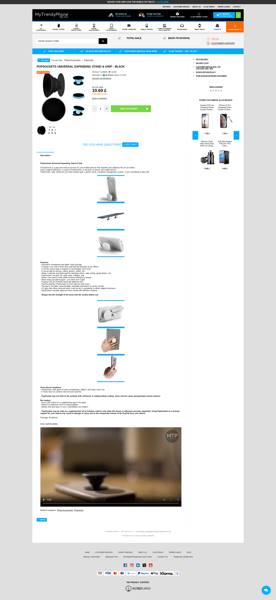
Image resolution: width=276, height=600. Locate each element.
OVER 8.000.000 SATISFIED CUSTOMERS (211, 76)
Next (236, 135)
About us (142, 552)
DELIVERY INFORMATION (101, 78)
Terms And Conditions (183, 557)
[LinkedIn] (138, 565)
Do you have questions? (110, 144)
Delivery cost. (202, 63)
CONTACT (237, 7)
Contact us (162, 557)
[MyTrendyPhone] (51, 15)
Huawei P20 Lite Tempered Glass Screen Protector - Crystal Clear (207, 107)
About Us (196, 7)
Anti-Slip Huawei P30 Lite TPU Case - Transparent (225, 143)
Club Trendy (209, 7)
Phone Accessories (65, 510)
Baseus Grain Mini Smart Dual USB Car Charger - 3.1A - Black (207, 143)
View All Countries (91, 557)
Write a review (215, 87)
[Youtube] (150, 565)
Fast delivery (202, 59)
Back (42, 520)
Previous (195, 135)
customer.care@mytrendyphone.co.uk (153, 531)
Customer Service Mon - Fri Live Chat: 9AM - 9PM (208, 67)
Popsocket (78, 510)
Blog (189, 552)
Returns (166, 7)
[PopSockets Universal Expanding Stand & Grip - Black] (41, 130)
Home (87, 552)
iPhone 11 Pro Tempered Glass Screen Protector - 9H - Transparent (225, 107)
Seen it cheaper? (99, 98)
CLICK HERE (163, 2)
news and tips (112, 557)
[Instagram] (131, 565)
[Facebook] (125, 565)
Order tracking (125, 552)
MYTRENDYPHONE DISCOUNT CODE (137, 557)
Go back (45, 60)
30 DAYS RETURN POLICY (206, 72)
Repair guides (224, 7)
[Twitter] (144, 565)
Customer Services (104, 552)
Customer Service (181, 7)
